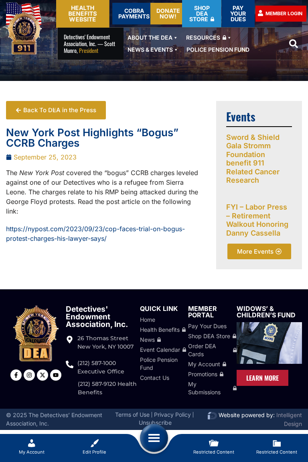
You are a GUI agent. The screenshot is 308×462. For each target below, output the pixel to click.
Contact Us (154, 377)
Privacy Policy (172, 414)
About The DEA (150, 37)
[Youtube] (55, 375)
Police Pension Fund (217, 49)
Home (147, 319)
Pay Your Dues (207, 326)
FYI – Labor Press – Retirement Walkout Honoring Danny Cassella (257, 220)
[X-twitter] (42, 375)
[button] (294, 44)
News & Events (150, 49)
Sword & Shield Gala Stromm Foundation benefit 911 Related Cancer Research (253, 159)
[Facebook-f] (16, 375)
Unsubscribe (155, 422)
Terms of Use (132, 414)
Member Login (283, 13)
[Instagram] (29, 375)
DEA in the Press (31, 106)
